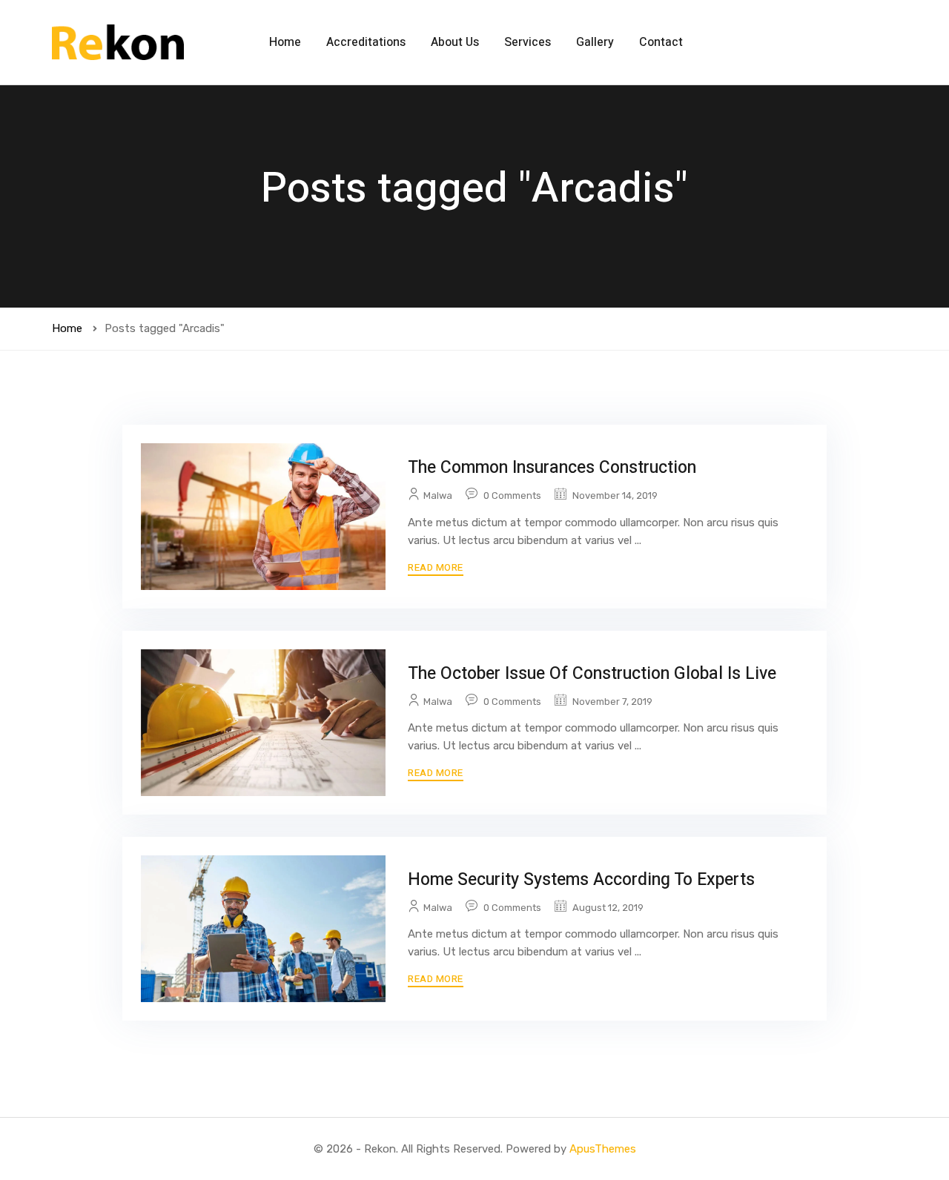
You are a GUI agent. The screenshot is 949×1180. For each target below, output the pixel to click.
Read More (435, 567)
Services (527, 42)
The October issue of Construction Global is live (592, 673)
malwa (437, 495)
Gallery (595, 42)
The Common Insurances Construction (552, 467)
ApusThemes (602, 1149)
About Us (455, 42)
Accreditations (366, 42)
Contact (661, 42)
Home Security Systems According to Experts (581, 879)
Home (285, 42)
